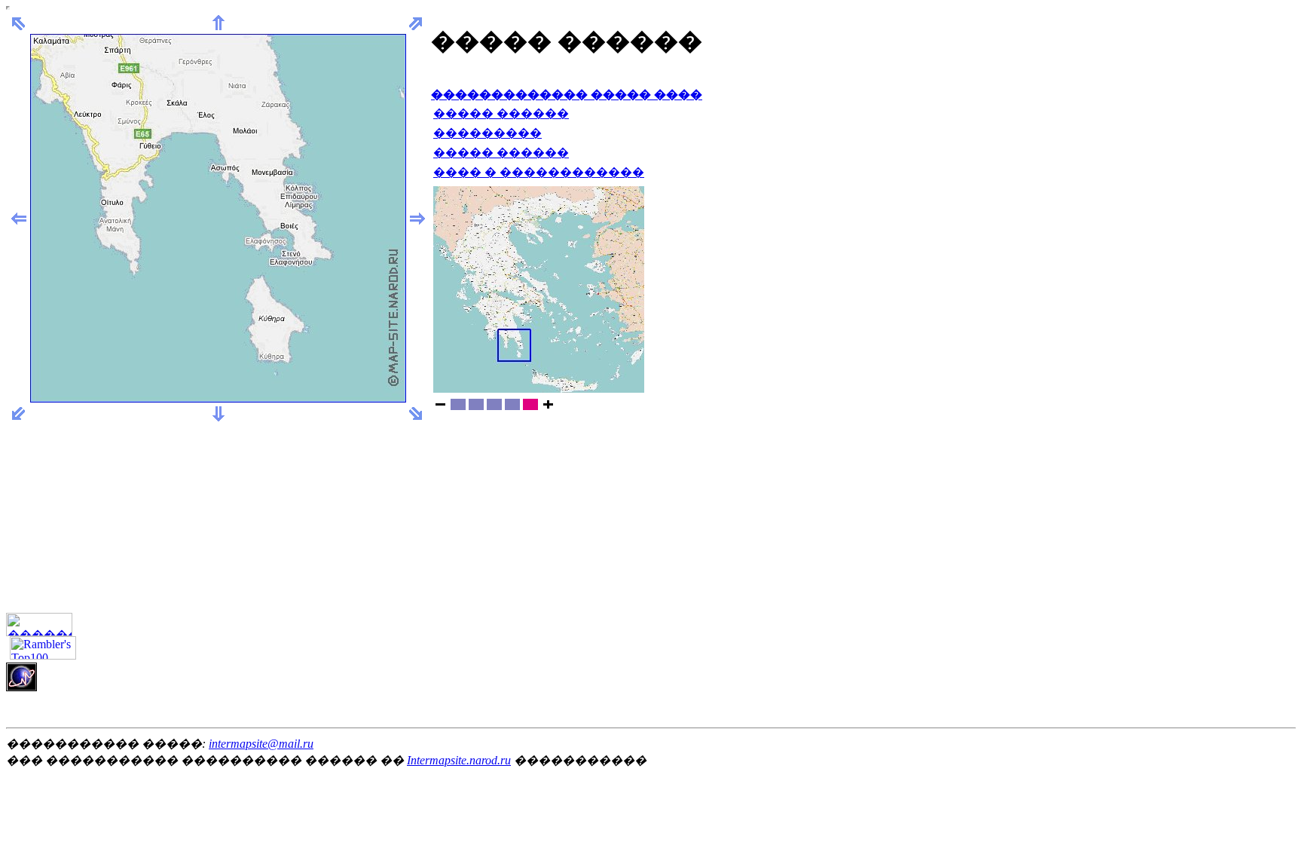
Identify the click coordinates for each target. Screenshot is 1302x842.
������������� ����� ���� (566, 94)
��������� (487, 133)
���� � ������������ (538, 172)
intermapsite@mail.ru (261, 743)
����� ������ (501, 113)
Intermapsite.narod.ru (459, 760)
